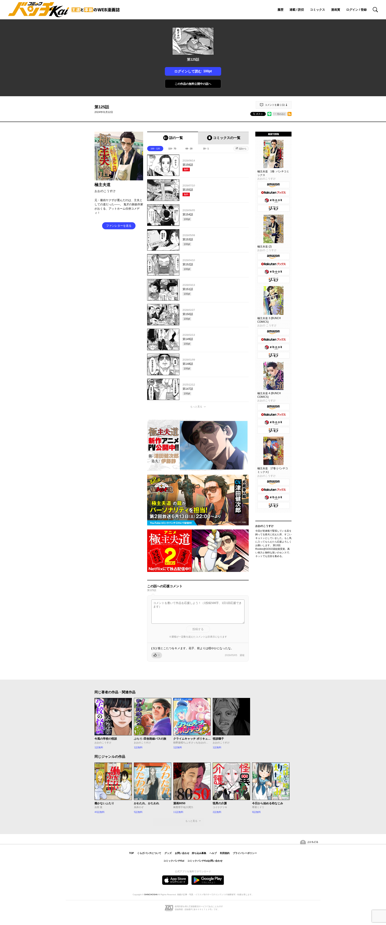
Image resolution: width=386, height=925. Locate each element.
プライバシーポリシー (245, 853)
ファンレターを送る (118, 225)
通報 (242, 655)
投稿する (198, 629)
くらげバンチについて (149, 853)
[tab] (172, 138)
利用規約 (225, 853)
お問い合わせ (182, 853)
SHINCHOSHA (150, 894)
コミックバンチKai (173, 860)
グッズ (168, 853)
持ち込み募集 (199, 853)
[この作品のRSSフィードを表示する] (289, 114)
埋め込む (281, 114)
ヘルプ (213, 853)
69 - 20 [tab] (189, 148)
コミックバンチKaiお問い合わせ (205, 860)
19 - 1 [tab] (206, 148)
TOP (131, 853)
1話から (242, 148)
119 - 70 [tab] (172, 148)
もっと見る (196, 406)
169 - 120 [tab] (155, 148)
